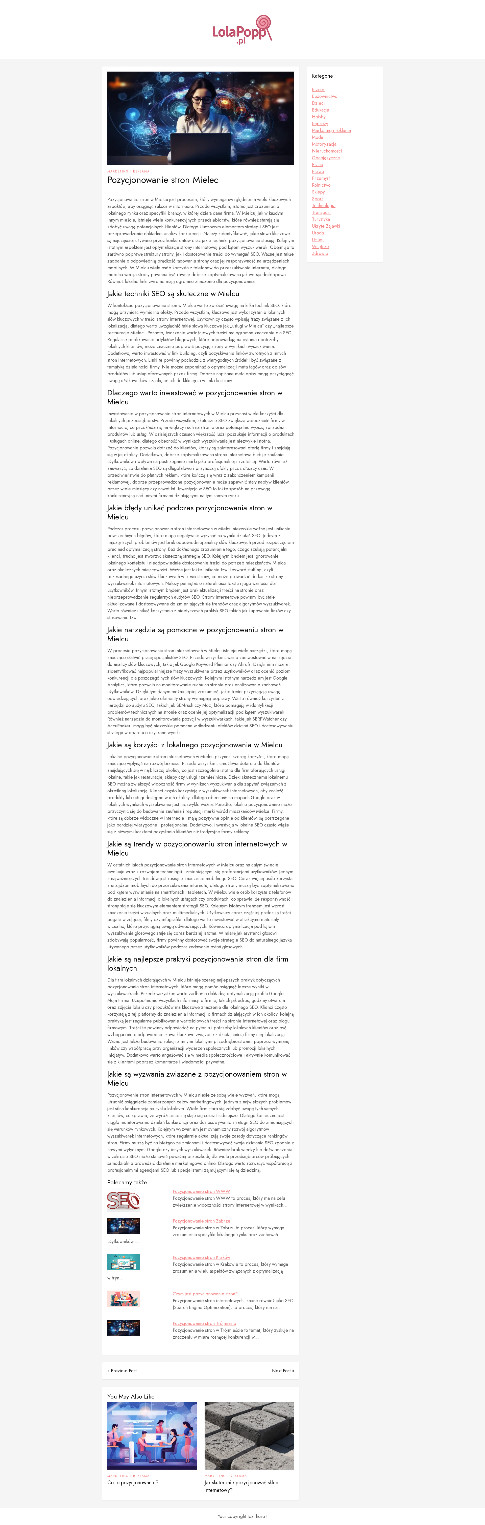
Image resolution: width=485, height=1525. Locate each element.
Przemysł (321, 178)
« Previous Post (122, 1370)
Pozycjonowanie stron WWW (201, 1191)
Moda (317, 137)
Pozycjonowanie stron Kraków (201, 1257)
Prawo (318, 171)
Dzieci (318, 103)
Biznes (318, 89)
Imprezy (320, 123)
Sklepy (318, 192)
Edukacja (320, 110)
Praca (317, 164)
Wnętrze (320, 246)
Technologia (323, 205)
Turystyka (321, 219)
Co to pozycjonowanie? (132, 1482)
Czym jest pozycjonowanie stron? (205, 1294)
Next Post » (283, 1370)
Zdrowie (320, 253)
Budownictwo (324, 96)
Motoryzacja (324, 144)
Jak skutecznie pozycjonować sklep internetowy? (241, 1486)
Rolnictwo (321, 185)
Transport (321, 212)
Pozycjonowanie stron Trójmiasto (204, 1323)
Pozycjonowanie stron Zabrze (201, 1221)
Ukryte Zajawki (326, 226)
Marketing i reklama (128, 171)
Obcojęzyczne (326, 158)
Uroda (318, 233)
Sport (317, 198)
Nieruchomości (327, 151)
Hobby (319, 117)
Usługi (318, 239)
